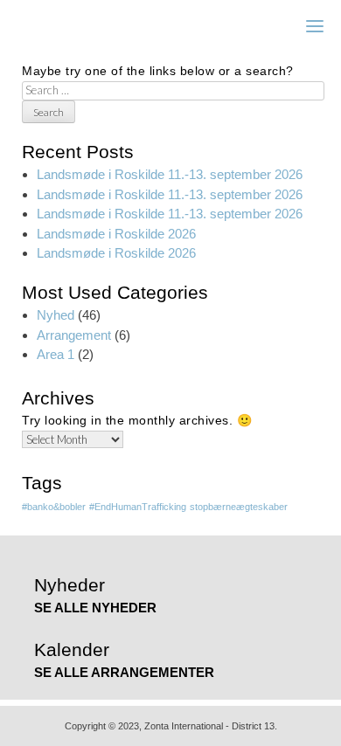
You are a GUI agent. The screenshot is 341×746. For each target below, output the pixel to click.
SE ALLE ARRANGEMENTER (124, 672)
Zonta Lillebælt (89, 25)
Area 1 (55, 354)
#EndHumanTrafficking (137, 506)
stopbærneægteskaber (239, 506)
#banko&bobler (54, 506)
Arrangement (74, 335)
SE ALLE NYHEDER (95, 607)
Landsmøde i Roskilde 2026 (116, 233)
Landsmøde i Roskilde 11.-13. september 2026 (170, 174)
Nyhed (55, 314)
